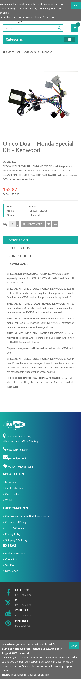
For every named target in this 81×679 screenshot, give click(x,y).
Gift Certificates (14, 488)
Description (18, 240)
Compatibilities (21, 256)
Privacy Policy (13, 534)
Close (76, 5)
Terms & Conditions (16, 528)
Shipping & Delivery (16, 540)
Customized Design (16, 522)
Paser (32, 206)
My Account (11, 482)
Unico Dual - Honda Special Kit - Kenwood (30, 52)
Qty (5, 224)
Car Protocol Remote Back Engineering (27, 516)
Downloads (18, 264)
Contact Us (11, 559)
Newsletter (11, 571)
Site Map (10, 565)
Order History (13, 494)
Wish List (10, 500)
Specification (19, 248)
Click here (48, 17)
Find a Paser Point (15, 553)
